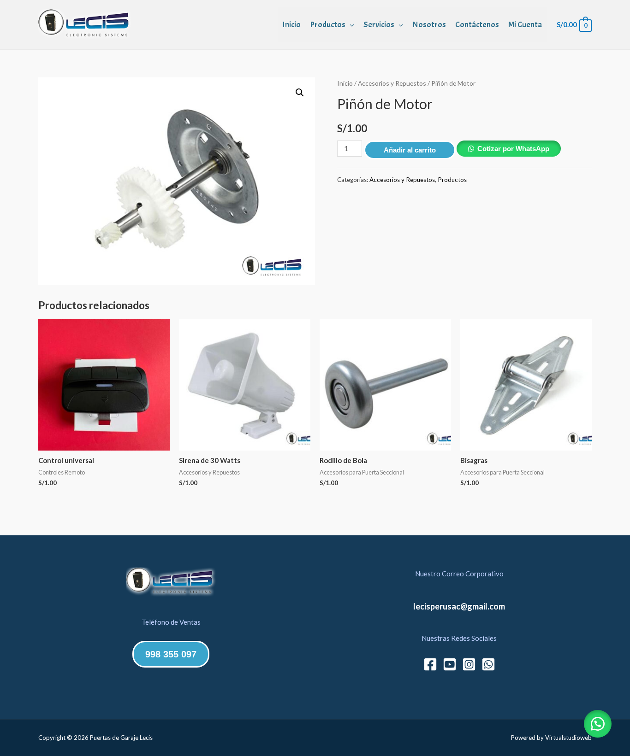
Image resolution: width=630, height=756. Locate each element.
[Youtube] (450, 664)
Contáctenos (477, 24)
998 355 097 (170, 654)
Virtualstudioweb (568, 737)
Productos (327, 24)
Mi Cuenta (525, 24)
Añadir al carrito (410, 150)
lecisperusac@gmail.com (459, 606)
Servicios (378, 24)
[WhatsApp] (488, 664)
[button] (299, 92)
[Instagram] (469, 664)
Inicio (291, 24)
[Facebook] (430, 664)
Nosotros (429, 24)
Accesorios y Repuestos (392, 83)
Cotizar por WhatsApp (513, 148)
